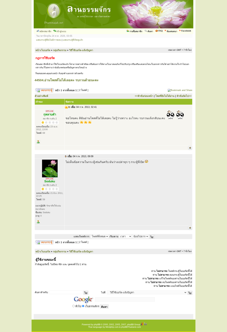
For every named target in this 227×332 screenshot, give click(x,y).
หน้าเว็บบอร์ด (42, 50)
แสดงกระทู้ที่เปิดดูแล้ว (73, 40)
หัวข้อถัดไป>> (184, 96)
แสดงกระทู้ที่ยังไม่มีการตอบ (48, 40)
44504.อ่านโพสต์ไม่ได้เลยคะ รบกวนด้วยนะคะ (67, 80)
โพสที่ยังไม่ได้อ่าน (165, 96)
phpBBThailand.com (131, 327)
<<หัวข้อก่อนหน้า (144, 96)
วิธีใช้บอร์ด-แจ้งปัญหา (81, 50)
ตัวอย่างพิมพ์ (41, 96)
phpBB (97, 324)
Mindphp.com (112, 327)
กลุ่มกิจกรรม (59, 50)
